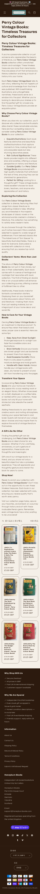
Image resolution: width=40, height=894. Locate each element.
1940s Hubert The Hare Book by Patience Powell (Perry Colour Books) (29, 603)
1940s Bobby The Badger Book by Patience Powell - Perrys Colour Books (10, 648)
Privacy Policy (9, 761)
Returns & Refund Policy (13, 751)
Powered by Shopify (30, 888)
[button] (4, 12)
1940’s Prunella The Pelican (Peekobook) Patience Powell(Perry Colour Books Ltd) (29, 553)
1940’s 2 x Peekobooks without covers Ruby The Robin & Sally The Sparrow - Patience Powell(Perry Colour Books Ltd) (10, 556)
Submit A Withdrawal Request (16, 766)
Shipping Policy (10, 746)
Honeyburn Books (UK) (16, 888)
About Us (8, 735)
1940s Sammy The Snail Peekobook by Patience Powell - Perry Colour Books (9, 604)
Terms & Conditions (11, 756)
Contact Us (8, 740)
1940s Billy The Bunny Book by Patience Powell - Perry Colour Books (29, 647)
